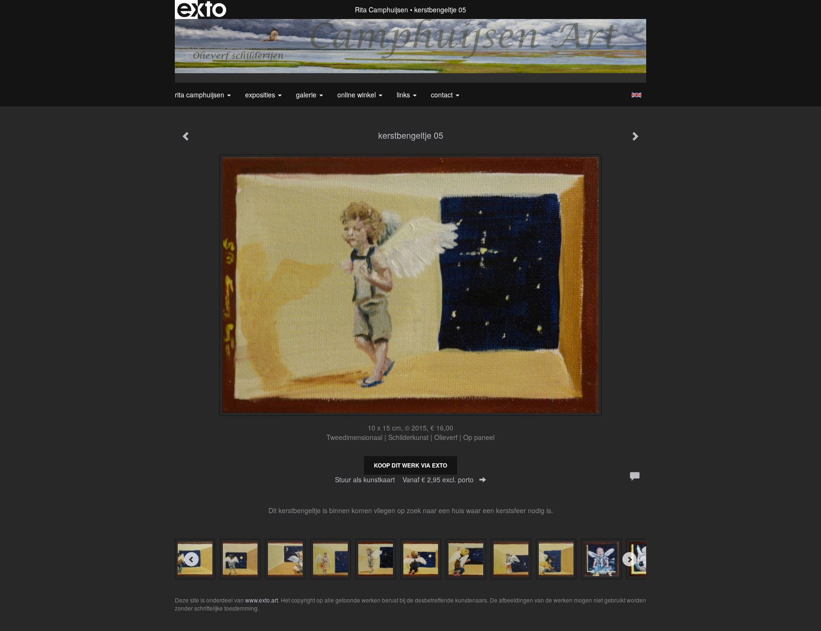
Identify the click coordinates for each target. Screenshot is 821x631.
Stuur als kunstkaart (404, 479)
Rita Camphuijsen (381, 9)
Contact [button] (443, 94)
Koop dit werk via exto (410, 465)
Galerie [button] (307, 94)
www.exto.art (261, 600)
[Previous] (191, 559)
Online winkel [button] (357, 94)
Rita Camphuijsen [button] (200, 94)
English (636, 95)
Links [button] (404, 94)
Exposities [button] (261, 94)
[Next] (629, 559)
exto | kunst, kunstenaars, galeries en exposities (202, 9)
